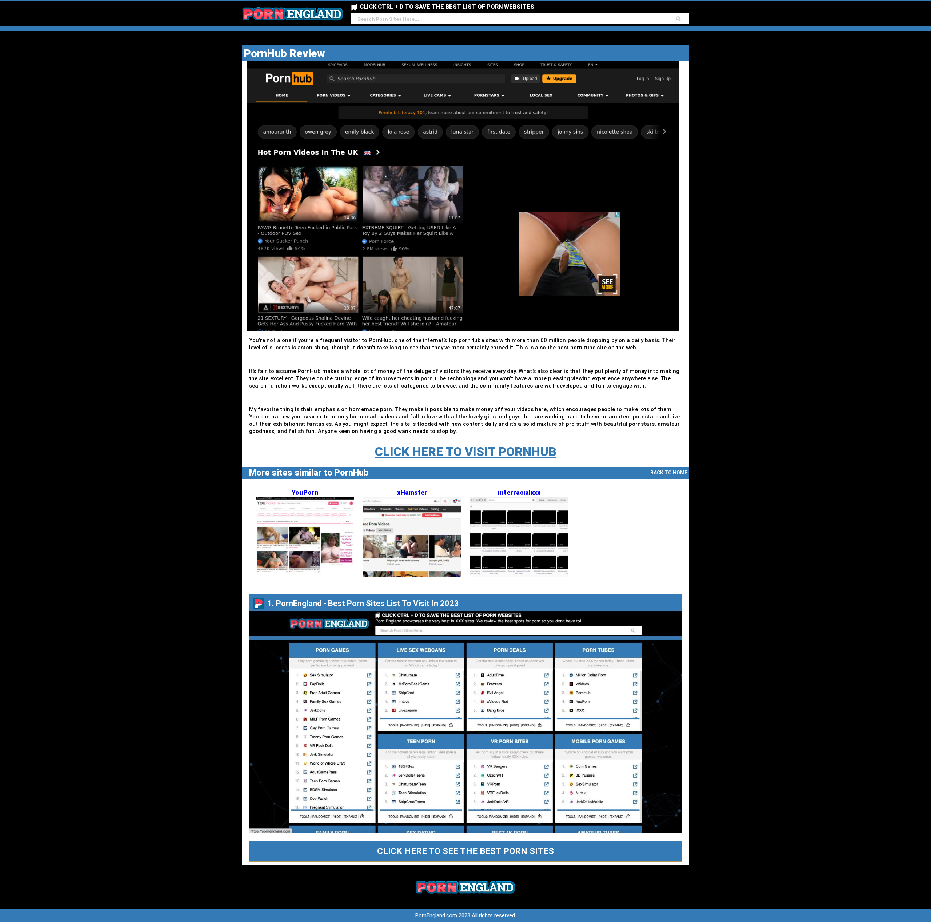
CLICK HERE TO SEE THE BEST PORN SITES (465, 851)
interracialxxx (519, 492)
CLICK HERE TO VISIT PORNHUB (465, 451)
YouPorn (305, 492)
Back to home (668, 472)
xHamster (412, 492)
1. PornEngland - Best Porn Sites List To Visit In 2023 (363, 603)
